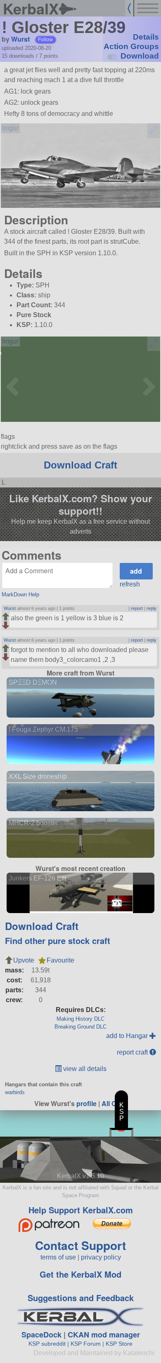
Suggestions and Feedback (81, 1298)
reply (151, 608)
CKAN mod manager (104, 1334)
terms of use (58, 1257)
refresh (130, 584)
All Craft (114, 1103)
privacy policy (101, 1257)
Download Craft (80, 465)
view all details (84, 1068)
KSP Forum (86, 1343)
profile (86, 1103)
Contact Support (80, 1245)
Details (146, 37)
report (137, 608)
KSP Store (119, 1343)
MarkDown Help (20, 594)
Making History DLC (80, 1019)
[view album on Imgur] (10, 128)
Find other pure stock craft (57, 940)
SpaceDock (41, 1334)
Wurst (20, 39)
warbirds (15, 1092)
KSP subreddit (47, 1343)
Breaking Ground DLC (80, 1027)
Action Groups (131, 46)
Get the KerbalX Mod (80, 1274)
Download (140, 56)
